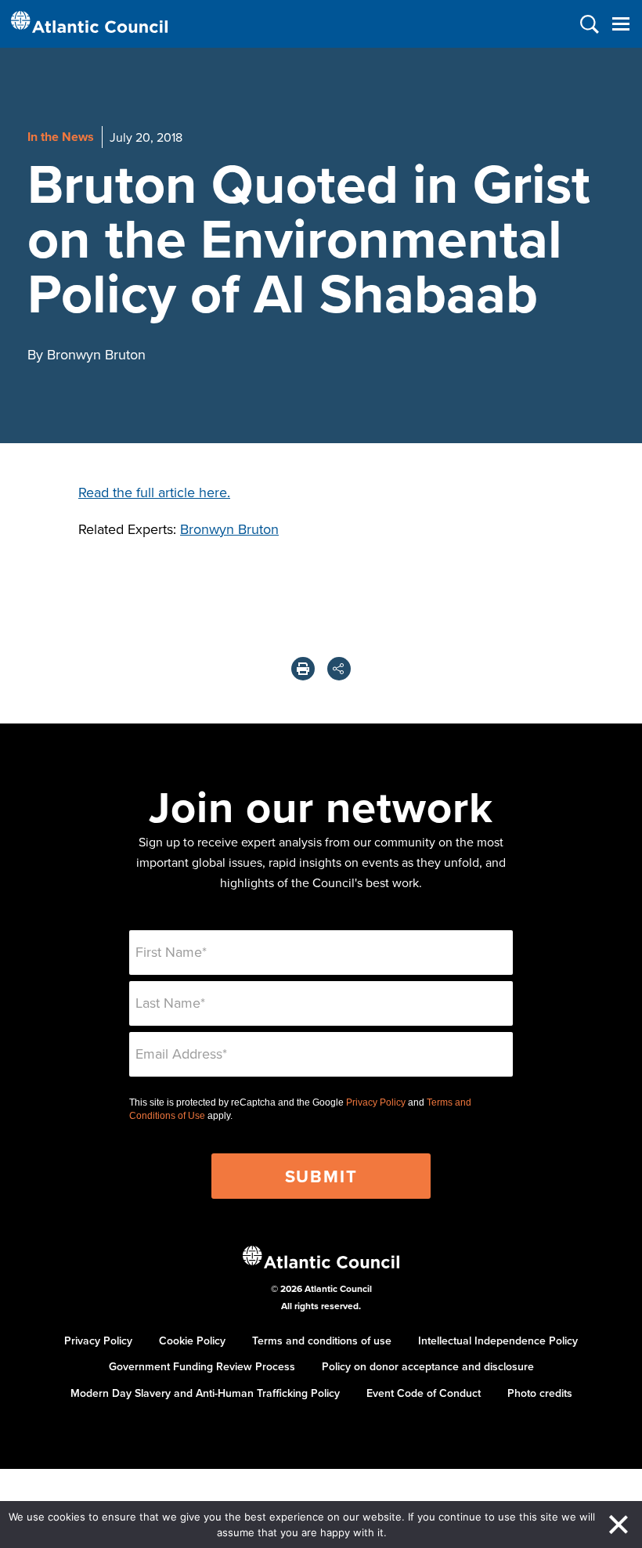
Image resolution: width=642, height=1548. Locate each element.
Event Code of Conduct (423, 1393)
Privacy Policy (376, 1102)
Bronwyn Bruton (229, 529)
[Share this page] (339, 668)
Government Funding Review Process (202, 1366)
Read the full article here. (154, 492)
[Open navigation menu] (620, 24)
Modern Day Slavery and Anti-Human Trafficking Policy (205, 1393)
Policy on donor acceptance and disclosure (428, 1366)
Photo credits (539, 1393)
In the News (60, 137)
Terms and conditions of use (321, 1340)
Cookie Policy (192, 1340)
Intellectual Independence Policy (498, 1340)
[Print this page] (303, 668)
